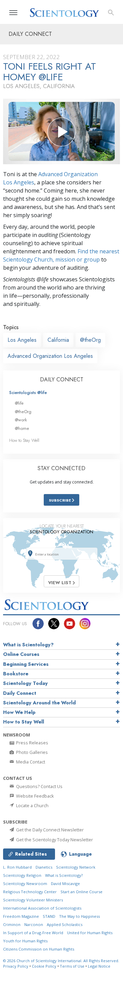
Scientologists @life (28, 392)
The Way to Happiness (79, 916)
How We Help (19, 712)
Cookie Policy (44, 966)
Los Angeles (22, 340)
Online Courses (21, 654)
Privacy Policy (15, 966)
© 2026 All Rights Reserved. (61, 960)
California (58, 340)
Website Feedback (34, 796)
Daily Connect (19, 693)
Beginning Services (26, 664)
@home (22, 428)
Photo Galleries (31, 752)
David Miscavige (65, 883)
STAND (49, 916)
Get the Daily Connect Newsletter (49, 830)
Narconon (33, 924)
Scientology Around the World (39, 702)
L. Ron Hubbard (17, 867)
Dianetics (44, 867)
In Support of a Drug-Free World (33, 932)
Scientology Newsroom (25, 883)
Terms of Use (72, 966)
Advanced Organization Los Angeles (50, 356)
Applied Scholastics (64, 924)
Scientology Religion (22, 875)
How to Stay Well (24, 440)
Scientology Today (25, 683)
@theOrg (90, 340)
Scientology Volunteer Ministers (33, 899)
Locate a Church (32, 805)
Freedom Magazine (21, 916)
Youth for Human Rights (25, 940)
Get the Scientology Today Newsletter (54, 840)
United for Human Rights (89, 932)
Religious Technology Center (30, 891)
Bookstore (15, 673)
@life (19, 403)
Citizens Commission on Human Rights (38, 949)
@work (21, 420)
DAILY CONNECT (61, 379)
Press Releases (31, 743)
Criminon (11, 924)
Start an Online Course (81, 891)
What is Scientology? (28, 644)
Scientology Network (75, 867)
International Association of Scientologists (42, 908)
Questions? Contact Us (39, 786)
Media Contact (30, 762)
